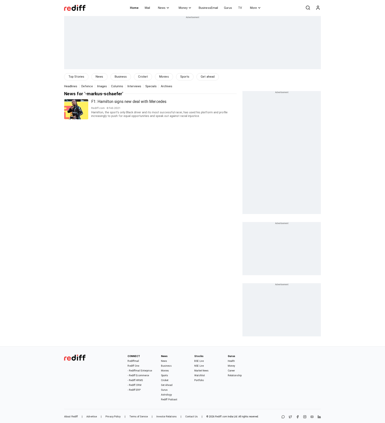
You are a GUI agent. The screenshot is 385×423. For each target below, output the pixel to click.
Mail (147, 8)
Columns (117, 86)
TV (240, 8)
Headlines (70, 86)
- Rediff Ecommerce (138, 375)
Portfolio (199, 380)
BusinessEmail (208, 8)
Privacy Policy (113, 416)
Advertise (91, 416)
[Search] (308, 8)
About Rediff (71, 416)
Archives (166, 86)
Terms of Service (138, 416)
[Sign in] (318, 8)
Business (121, 76)
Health (231, 361)
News (161, 8)
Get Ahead (166, 385)
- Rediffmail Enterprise (140, 370)
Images (102, 86)
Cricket (143, 76)
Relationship (235, 375)
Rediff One (133, 365)
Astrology (166, 394)
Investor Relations (166, 416)
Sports (184, 76)
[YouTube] (312, 417)
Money (183, 8)
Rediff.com (221, 416)
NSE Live (199, 365)
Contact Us (191, 416)
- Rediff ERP (134, 390)
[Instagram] (304, 417)
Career (231, 370)
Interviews (134, 86)
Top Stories (76, 76)
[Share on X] (290, 417)
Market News (201, 370)
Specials (151, 86)
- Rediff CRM (134, 385)
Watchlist (199, 375)
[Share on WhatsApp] (283, 417)
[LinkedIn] (319, 417)
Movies (164, 76)
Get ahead (208, 76)
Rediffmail (133, 361)
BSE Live (199, 361)
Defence (87, 86)
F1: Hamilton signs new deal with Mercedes (128, 101)
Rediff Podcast (169, 399)
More (253, 8)
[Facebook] (297, 417)
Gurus (228, 8)
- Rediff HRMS (135, 380)
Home (134, 8)
